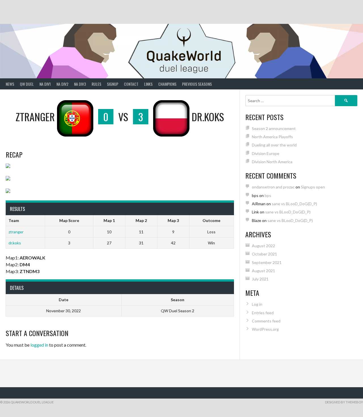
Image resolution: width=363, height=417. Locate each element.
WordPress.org (265, 329)
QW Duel (27, 84)
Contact (131, 84)
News (10, 84)
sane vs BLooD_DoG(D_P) (294, 203)
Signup (112, 84)
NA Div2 (62, 84)
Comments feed (266, 320)
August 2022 (263, 245)
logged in (39, 344)
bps (268, 195)
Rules (96, 84)
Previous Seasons (197, 84)
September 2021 (267, 262)
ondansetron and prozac (273, 187)
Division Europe (265, 153)
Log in (257, 304)
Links (148, 84)
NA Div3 (80, 84)
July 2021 (260, 278)
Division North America (272, 161)
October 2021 (264, 254)
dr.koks (15, 242)
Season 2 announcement (274, 128)
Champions (167, 84)
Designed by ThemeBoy (344, 402)
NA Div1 (45, 84)
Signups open (313, 187)
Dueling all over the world (274, 145)
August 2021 (263, 270)
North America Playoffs (272, 136)
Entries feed (263, 312)
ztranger (16, 231)
